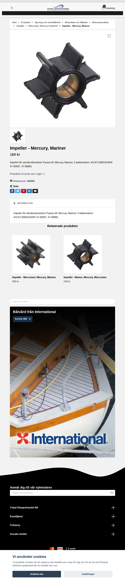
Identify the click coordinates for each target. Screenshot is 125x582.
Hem (14, 22)
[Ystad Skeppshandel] (58, 7)
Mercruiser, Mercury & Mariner (43, 26)
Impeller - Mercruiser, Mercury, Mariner (34, 277)
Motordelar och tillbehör (76, 22)
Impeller (20, 26)
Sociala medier (18, 534)
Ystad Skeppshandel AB (24, 507)
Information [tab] (24, 203)
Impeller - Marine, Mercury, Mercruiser (85, 277)
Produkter (25, 22)
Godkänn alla (36, 574)
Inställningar (88, 574)
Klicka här (21, 319)
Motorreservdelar (100, 22)
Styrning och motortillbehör (48, 22)
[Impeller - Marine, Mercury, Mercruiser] (88, 254)
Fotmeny (15, 525)
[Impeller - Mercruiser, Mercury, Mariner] (36, 254)
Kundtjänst (16, 516)
